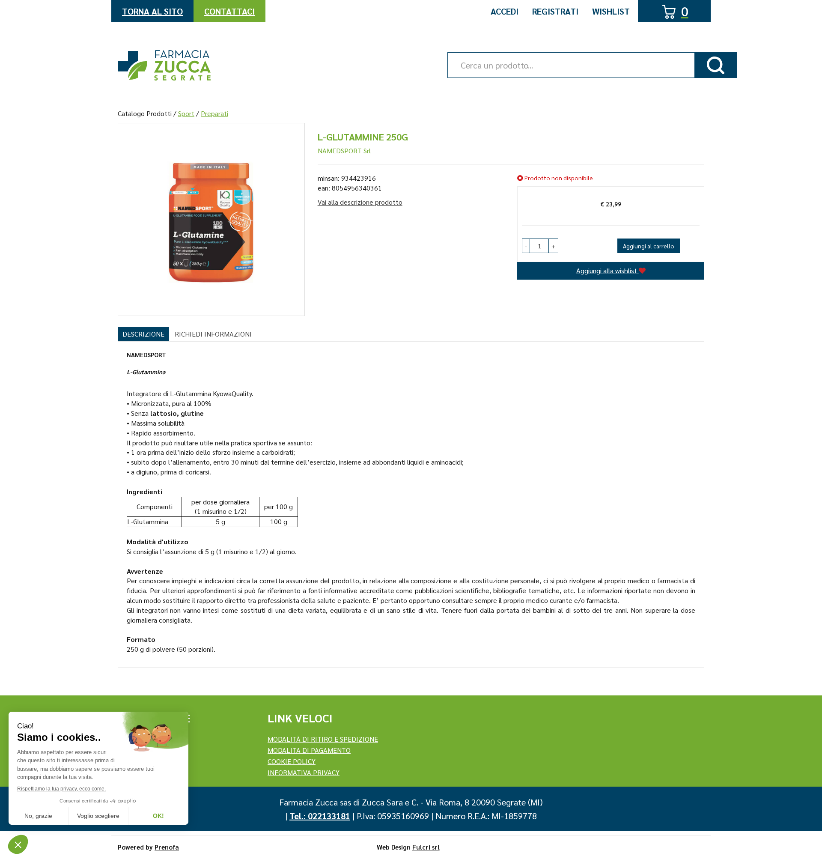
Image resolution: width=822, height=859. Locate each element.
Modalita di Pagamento (309, 750)
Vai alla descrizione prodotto (360, 201)
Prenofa (167, 847)
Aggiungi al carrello (648, 246)
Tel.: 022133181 (319, 815)
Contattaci (229, 11)
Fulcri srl (426, 847)
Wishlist (611, 11)
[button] (526, 246)
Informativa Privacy (304, 772)
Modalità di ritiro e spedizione (323, 738)
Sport (186, 113)
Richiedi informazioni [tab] (213, 333)
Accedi (504, 11)
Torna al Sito (152, 11)
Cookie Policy (292, 761)
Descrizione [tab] (143, 333)
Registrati (555, 11)
